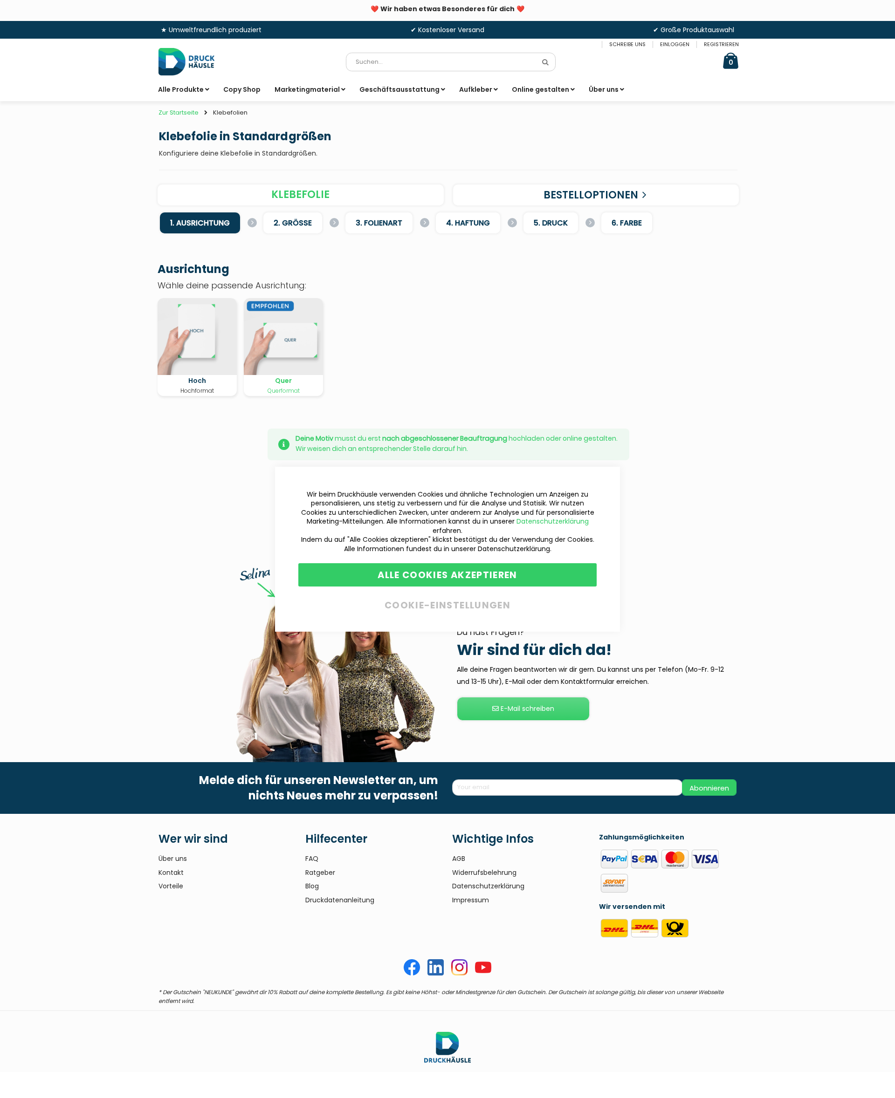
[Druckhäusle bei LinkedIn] (435, 973)
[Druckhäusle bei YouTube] (483, 973)
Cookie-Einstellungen (447, 603)
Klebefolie (300, 194)
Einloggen (674, 44)
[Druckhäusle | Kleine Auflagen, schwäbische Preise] (193, 61)
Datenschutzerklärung (552, 521)
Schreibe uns (627, 44)
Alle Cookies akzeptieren (447, 574)
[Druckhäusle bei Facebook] (412, 973)
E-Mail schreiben (526, 708)
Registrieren (721, 44)
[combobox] (451, 62)
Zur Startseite (178, 113)
